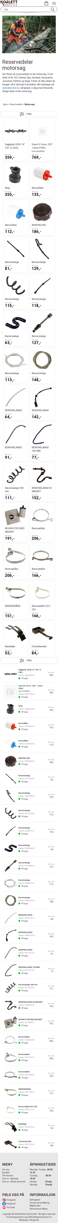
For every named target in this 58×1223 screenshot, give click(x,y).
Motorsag (30, 104)
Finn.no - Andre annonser (14, 1181)
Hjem (5, 104)
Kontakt (6, 1172)
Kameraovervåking (38, 1209)
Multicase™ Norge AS (29, 1220)
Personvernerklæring (39, 1203)
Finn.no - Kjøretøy (10, 1178)
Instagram (11, 1200)
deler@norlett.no (10, 87)
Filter (29, 113)
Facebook (10, 1203)
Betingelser (35, 1200)
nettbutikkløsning (35, 1217)
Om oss (5, 1169)
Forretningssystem (15, 1217)
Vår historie (7, 1175)
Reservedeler (16, 104)
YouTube (10, 1207)
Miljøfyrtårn (35, 1206)
